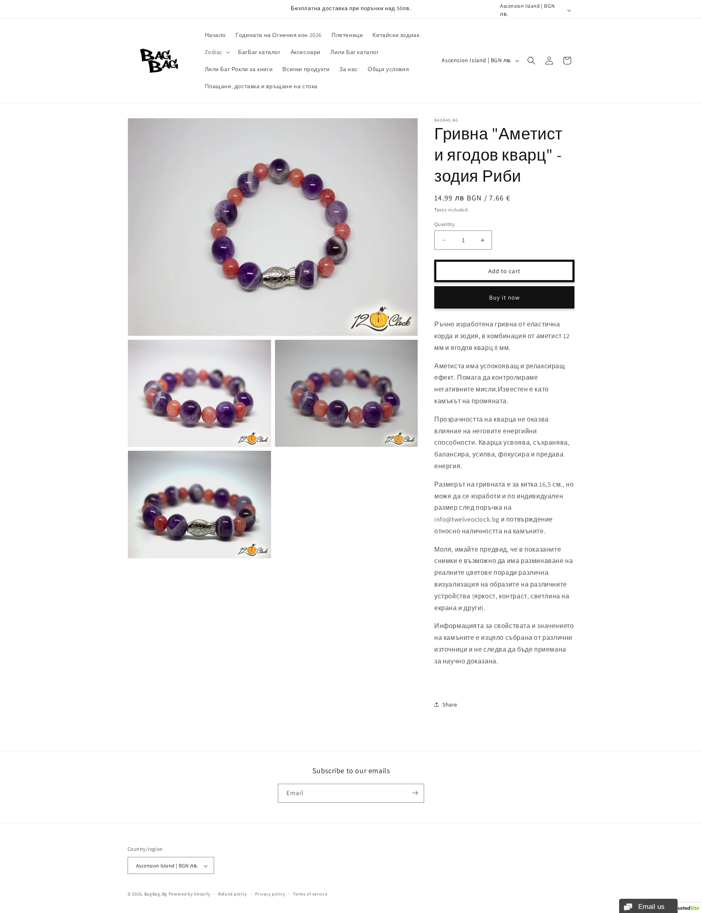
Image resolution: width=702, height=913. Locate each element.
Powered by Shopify (189, 894)
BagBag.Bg (155, 894)
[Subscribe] (415, 792)
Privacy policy (270, 894)
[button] (217, 52)
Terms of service (310, 894)
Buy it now (504, 297)
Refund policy (232, 894)
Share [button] (449, 704)
